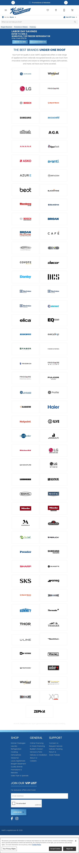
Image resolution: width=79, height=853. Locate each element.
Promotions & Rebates (41, 2)
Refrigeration (16, 749)
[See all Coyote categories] (25, 262)
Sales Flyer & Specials (19, 775)
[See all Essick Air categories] (25, 334)
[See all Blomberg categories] (25, 204)
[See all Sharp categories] (25, 566)
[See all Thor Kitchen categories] (25, 624)
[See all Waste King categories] (25, 668)
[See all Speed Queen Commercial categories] (25, 595)
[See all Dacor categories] (53, 262)
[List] (47, 10)
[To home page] (20, 10)
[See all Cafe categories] (53, 233)
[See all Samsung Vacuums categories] (53, 552)
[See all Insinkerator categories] (25, 436)
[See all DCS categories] (53, 277)
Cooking (14, 752)
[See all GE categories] (25, 74)
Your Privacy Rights (9, 849)
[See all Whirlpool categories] (53, 74)
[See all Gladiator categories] (25, 407)
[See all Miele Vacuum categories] (53, 508)
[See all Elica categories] (25, 320)
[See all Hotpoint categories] (25, 421)
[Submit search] (75, 22)
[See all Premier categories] (25, 552)
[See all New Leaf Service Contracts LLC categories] (25, 537)
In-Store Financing (37, 746)
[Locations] (55, 10)
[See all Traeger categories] (53, 624)
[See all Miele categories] (25, 508)
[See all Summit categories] (25, 610)
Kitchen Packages (18, 743)
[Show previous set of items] (13, 3)
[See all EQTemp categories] (53, 320)
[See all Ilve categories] (53, 421)
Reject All (69, 849)
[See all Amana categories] (25, 146)
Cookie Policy (36, 844)
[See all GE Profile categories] (53, 392)
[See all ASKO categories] (25, 161)
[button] (5, 10)
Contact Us (53, 743)
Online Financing (36, 743)
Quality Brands (17, 767)
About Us (33, 758)
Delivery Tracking (55, 749)
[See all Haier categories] (53, 407)
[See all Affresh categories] (25, 132)
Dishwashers (16, 755)
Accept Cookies (55, 849)
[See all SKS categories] (25, 581)
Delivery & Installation (38, 755)
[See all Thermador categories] (53, 610)
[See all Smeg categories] (53, 581)
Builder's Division (36, 749)
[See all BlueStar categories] (53, 204)
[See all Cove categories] (53, 248)
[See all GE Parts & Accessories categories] (25, 392)
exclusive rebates (38, 42)
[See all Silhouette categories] (53, 566)
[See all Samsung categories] (25, 117)
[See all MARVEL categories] (25, 494)
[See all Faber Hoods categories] (25, 349)
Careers (33, 761)
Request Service (55, 746)
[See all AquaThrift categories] (53, 146)
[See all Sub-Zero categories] (53, 595)
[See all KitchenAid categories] (25, 450)
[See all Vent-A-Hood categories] (53, 639)
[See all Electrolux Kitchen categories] (25, 291)
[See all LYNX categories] (53, 479)
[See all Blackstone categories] (53, 190)
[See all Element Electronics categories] (53, 306)
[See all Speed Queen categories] (53, 103)
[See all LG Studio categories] (53, 465)
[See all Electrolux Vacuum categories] (25, 306)
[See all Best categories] (25, 190)
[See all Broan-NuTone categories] (25, 233)
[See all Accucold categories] (53, 117)
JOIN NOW (17, 812)
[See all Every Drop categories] (53, 334)
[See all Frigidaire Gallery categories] (53, 363)
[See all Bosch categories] (25, 103)
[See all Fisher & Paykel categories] (53, 349)
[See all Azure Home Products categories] (25, 175)
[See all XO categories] (53, 697)
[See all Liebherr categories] (25, 479)
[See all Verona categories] (25, 653)
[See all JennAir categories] (53, 436)
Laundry (14, 746)
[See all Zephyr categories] (39, 711)
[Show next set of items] (66, 3)
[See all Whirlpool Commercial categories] (25, 682)
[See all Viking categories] (53, 654)
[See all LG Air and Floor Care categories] (53, 450)
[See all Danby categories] (25, 277)
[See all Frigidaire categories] (53, 88)
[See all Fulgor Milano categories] (53, 378)
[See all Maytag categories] (53, 494)
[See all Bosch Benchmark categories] (25, 219)
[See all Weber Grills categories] (53, 668)
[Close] (75, 841)
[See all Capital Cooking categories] (25, 248)
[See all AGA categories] (53, 132)
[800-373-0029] (64, 10)
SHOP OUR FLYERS (56, 42)
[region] (39, 845)
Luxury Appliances (18, 761)
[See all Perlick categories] (53, 537)
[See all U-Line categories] (25, 640)
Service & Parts (36, 752)
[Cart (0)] (72, 10)
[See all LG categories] (25, 88)
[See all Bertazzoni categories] (53, 175)
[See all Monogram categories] (25, 523)
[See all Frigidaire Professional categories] (25, 378)
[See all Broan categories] (53, 219)
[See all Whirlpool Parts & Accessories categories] (53, 682)
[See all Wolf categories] (25, 697)
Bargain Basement (18, 764)
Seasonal (15, 758)
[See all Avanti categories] (53, 161)
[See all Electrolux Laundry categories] (53, 291)
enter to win (20, 42)
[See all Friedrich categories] (25, 363)
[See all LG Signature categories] (25, 465)
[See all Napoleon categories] (53, 523)
